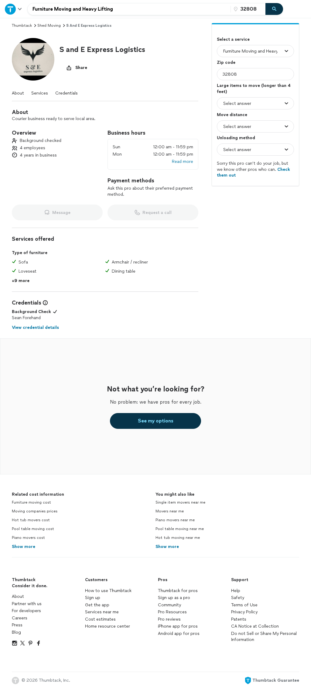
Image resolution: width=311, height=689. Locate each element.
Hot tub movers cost (31, 520)
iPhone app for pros (178, 626)
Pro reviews (169, 619)
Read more (182, 161)
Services (39, 93)
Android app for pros (179, 633)
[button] (33, 59)
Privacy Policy (244, 612)
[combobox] (129, 9)
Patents (238, 619)
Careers (19, 618)
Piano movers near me (175, 520)
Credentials (66, 93)
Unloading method (236, 137)
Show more (23, 546)
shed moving (49, 25)
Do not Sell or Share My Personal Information (264, 636)
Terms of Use (244, 605)
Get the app (97, 605)
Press (17, 625)
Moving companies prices (34, 511)
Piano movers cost (28, 538)
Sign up (92, 597)
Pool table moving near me (180, 529)
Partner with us (27, 603)
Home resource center (107, 626)
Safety (237, 597)
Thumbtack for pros (178, 590)
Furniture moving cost (31, 502)
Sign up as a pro (174, 597)
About (18, 93)
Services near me (102, 612)
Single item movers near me (180, 502)
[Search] (274, 9)
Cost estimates (100, 619)
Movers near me (170, 511)
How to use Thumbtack (108, 590)
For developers (26, 610)
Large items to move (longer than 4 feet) (254, 88)
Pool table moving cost (33, 529)
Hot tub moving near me (178, 538)
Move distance (232, 114)
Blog (16, 632)
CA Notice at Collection (255, 626)
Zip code (226, 62)
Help (235, 590)
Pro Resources (172, 612)
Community (169, 605)
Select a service (233, 39)
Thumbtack (22, 25)
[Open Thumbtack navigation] (13, 9)
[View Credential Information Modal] (44, 302)
